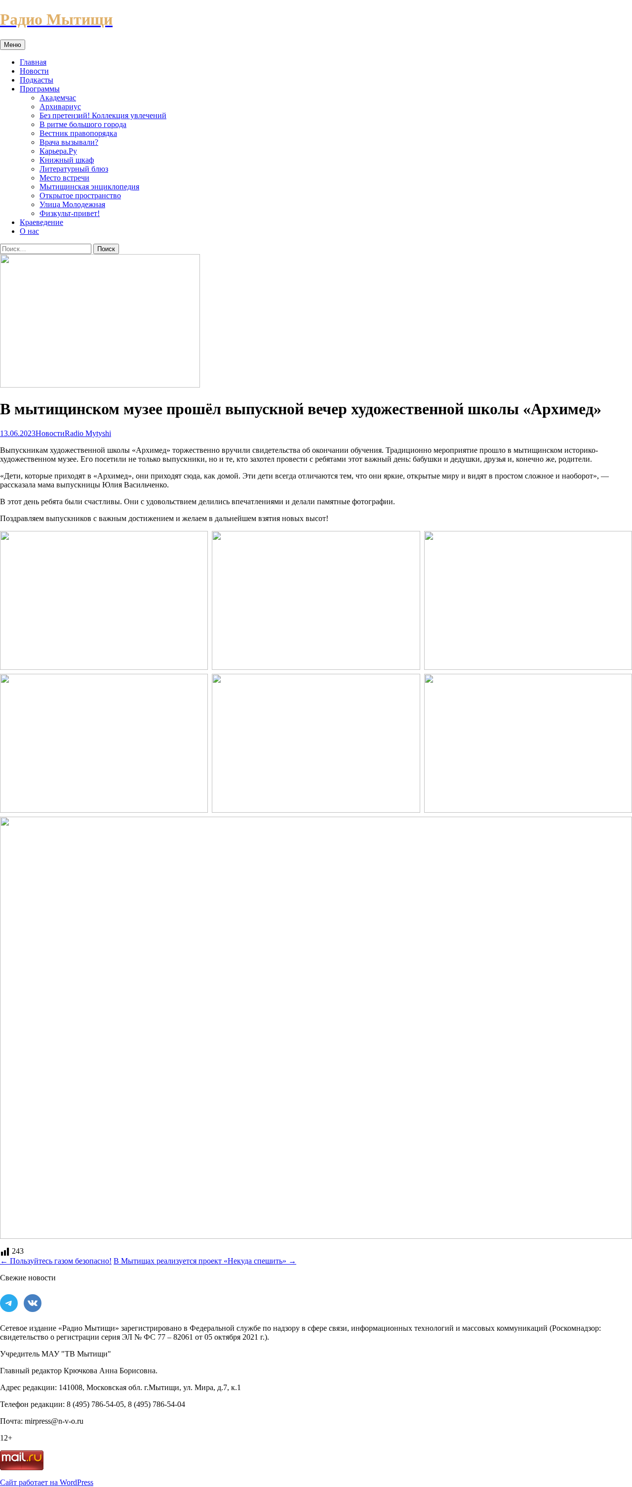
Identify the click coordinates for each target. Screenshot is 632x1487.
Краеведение (41, 222)
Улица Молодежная (72, 204)
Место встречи (64, 178)
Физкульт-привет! (70, 213)
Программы (40, 89)
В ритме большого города (83, 124)
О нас (29, 231)
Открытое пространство (80, 195)
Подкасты (36, 80)
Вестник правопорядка (78, 133)
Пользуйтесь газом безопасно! (56, 1261)
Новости (34, 71)
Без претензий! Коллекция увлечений (103, 115)
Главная (33, 62)
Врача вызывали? (69, 142)
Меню (12, 44)
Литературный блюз (74, 169)
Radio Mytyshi (88, 433)
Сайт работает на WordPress (46, 1482)
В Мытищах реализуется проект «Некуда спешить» (205, 1261)
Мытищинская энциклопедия (89, 186)
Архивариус (60, 106)
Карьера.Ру (58, 151)
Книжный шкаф (67, 160)
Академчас (58, 97)
